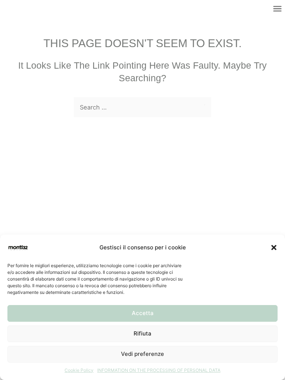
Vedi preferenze (142, 353)
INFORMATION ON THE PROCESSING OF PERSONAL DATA (158, 370)
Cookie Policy (79, 370)
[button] (274, 247)
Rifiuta (142, 333)
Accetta (143, 313)
